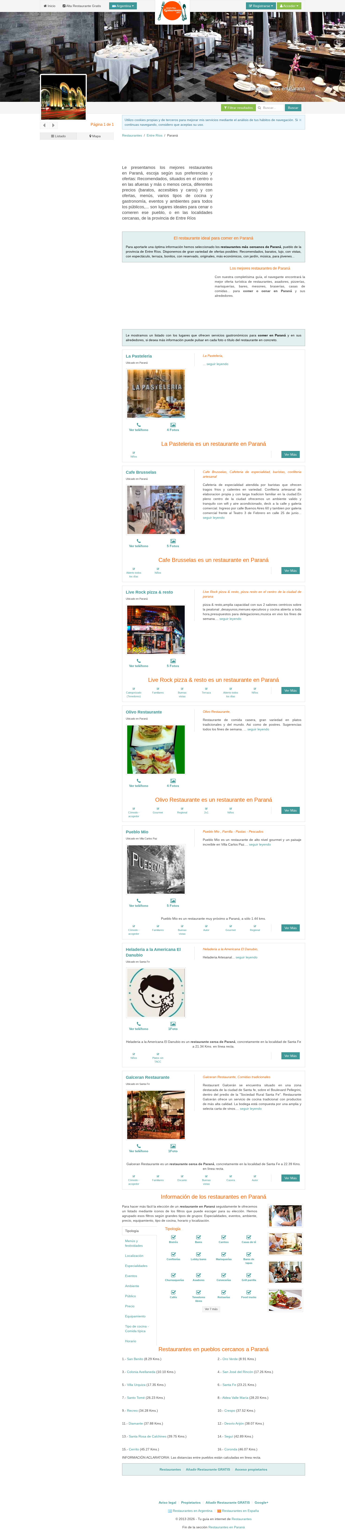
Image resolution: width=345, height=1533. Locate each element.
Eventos (131, 1276)
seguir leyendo (217, 364)
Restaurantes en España (240, 1511)
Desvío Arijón (234, 1423)
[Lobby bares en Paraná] (198, 1254)
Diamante (136, 1423)
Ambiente (132, 1286)
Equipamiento (135, 1316)
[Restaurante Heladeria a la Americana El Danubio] (156, 992)
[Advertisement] (207, 153)
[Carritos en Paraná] (223, 1237)
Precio (129, 1306)
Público (130, 1296)
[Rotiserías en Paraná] (223, 1292)
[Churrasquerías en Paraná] (173, 1275)
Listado (60, 136)
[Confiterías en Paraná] (173, 1254)
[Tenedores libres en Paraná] (198, 1292)
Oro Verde (230, 1359)
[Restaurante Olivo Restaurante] (156, 749)
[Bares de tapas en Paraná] (248, 1254)
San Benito (135, 1359)
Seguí (228, 1436)
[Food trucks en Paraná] (248, 1292)
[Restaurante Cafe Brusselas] (156, 509)
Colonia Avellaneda (141, 1372)
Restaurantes (132, 135)
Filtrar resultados (240, 108)
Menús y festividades (134, 1243)
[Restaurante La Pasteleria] (156, 393)
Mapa (96, 136)
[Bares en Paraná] (198, 1237)
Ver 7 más (211, 1309)
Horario (130, 1341)
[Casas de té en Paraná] (248, 1237)
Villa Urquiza (136, 1385)
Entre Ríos (154, 135)
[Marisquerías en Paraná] (223, 1254)
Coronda (230, 1449)
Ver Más (290, 454)
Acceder (289, 6)
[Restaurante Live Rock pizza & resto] (156, 629)
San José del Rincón (237, 1372)
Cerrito (134, 1449)
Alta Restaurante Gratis (83, 6)
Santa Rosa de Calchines (147, 1436)
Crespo (229, 1410)
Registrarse (261, 6)
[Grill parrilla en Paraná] (248, 1275)
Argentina (124, 6)
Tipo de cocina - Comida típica (137, 1328)
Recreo (132, 1410)
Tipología (132, 1231)
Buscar (293, 108)
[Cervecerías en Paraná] (223, 1275)
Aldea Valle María (235, 1398)
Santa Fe (229, 1385)
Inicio (51, 6)
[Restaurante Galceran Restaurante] (156, 1115)
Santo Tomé (136, 1398)
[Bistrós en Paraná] (173, 1237)
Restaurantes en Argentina (192, 1511)
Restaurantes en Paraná (226, 1527)
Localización (134, 1256)
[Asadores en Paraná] (198, 1275)
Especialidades (136, 1266)
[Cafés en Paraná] (173, 1292)
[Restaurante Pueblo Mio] (156, 869)
